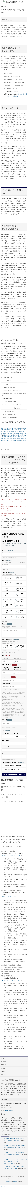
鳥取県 (6, 436)
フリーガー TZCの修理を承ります (10, 398)
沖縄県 (24, 440)
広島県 (18, 436)
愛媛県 (10, 438)
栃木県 (11, 430)
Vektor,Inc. (15, 1181)
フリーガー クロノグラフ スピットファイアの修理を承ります (14, 394)
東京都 (3, 431)
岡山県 (14, 436)
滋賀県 (4, 435)
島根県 (10, 436)
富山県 (16, 431)
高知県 (14, 438)
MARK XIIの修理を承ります (8, 381)
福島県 (3, 430)
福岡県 (18, 438)
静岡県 (17, 433)
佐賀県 (22, 438)
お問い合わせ (4, 1074)
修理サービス (4, 1061)
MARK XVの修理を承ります (8, 384)
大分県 (10, 440)
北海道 (3, 428)
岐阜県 (13, 433)
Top (1, 1186)
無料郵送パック (4, 1068)
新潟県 (12, 431)
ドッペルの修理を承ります (8, 411)
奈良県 (21, 435)
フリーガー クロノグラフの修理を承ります (12, 390)
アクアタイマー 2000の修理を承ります (11, 408)
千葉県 (23, 430)
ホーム (2, 1058)
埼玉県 (19, 430)
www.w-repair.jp (8, 1110)
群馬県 (15, 430)
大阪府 (13, 435)
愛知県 (21, 433)
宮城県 (15, 428)
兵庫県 (17, 435)
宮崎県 (14, 440)
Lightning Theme (16, 1180)
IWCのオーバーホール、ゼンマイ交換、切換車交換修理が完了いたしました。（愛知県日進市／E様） (15, 1161)
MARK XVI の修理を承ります (8, 387)
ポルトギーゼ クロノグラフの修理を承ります (12, 404)
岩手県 (11, 428)
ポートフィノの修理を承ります (9, 401)
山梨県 (4, 433)
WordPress (9, 1180)
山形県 (24, 428)
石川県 (21, 431)
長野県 (9, 433)
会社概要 (3, 1071)
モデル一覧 (3, 1064)
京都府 (9, 435)
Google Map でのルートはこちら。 (11, 855)
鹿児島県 (19, 440)
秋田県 (19, 428)
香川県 (6, 438)
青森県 (7, 428)
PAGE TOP (5, 1186)
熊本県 (6, 440)
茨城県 (7, 430)
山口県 (22, 436)
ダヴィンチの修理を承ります (8, 414)
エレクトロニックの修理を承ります (10, 417)
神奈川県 (7, 431)
